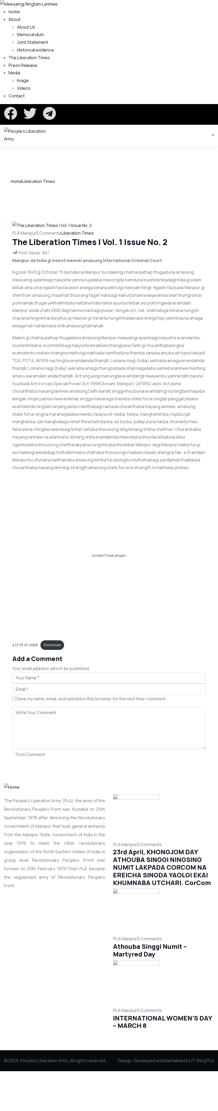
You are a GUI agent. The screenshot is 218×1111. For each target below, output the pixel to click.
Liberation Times (38, 181)
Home (16, 181)
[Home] (12, 787)
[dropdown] (212, 135)
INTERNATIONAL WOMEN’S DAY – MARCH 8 (162, 1022)
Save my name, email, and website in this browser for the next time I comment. (91, 699)
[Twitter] (30, 113)
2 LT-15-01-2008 (25, 644)
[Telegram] (49, 113)
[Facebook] (10, 113)
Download (52, 644)
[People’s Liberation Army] (27, 135)
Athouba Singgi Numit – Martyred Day (150, 950)
